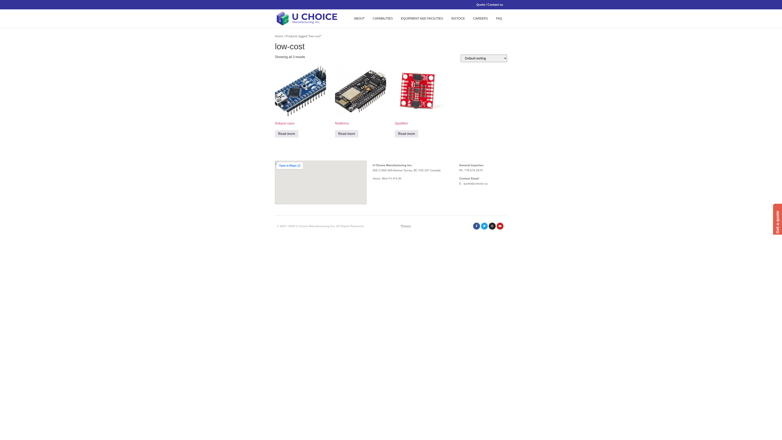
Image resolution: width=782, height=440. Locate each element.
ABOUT (359, 18)
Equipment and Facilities (422, 18)
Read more (286, 133)
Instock (458, 18)
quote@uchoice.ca (475, 183)
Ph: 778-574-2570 (471, 170)
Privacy (406, 226)
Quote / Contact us (489, 4)
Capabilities (383, 18)
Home (279, 36)
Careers (480, 18)
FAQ (499, 18)
